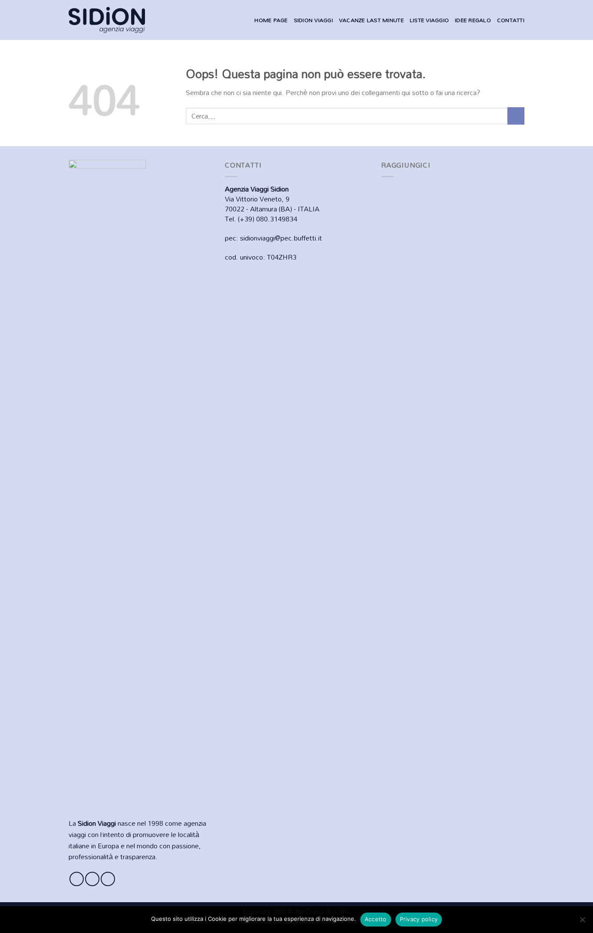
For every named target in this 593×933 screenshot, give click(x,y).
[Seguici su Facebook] (76, 879)
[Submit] (515, 115)
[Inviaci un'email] (108, 879)
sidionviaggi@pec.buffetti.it (281, 238)
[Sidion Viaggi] (107, 20)
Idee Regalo (473, 20)
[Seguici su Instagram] (92, 879)
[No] (582, 922)
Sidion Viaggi (313, 20)
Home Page (270, 20)
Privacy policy (419, 919)
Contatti (510, 20)
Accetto (376, 919)
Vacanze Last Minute (371, 20)
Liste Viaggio (429, 20)
